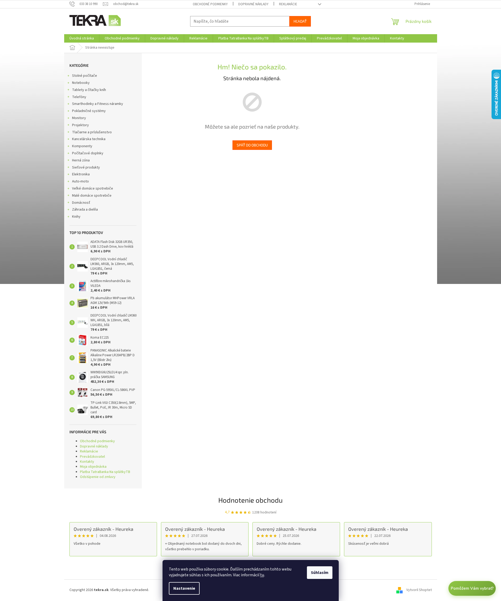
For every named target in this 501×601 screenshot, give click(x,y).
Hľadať (300, 21)
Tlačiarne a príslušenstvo (92, 132)
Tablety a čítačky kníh (89, 90)
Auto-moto (80, 181)
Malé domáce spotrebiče (92, 195)
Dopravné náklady (253, 4)
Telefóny (79, 97)
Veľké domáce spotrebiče (92, 188)
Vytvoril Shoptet (419, 590)
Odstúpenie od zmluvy (97, 477)
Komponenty (82, 146)
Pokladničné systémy (89, 111)
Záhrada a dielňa (85, 209)
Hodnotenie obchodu (250, 500)
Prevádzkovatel (92, 456)
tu (262, 575)
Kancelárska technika (88, 139)
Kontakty (87, 461)
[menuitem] (81, 38)
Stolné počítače (84, 75)
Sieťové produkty (86, 167)
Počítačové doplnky (87, 153)
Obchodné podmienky (210, 4)
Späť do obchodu (252, 145)
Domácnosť (81, 202)
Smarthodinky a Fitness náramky (97, 103)
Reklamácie (288, 4)
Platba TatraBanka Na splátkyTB (105, 472)
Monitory (79, 118)
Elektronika (81, 174)
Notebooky (81, 82)
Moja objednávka (93, 466)
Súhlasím (319, 572)
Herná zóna (81, 160)
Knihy (76, 216)
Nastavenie (184, 588)
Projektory (80, 125)
